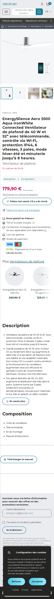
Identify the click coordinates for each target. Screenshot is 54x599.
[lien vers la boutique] (9, 4)
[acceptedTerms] (3, 522)
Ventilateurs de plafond (27, 261)
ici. (45, 230)
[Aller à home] (2, 26)
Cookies (15, 590)
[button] (49, 93)
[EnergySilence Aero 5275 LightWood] (42, 276)
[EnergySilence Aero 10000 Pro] (14, 276)
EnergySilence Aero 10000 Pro (14, 291)
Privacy (25, 590)
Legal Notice (36, 590)
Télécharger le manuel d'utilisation (20, 194)
